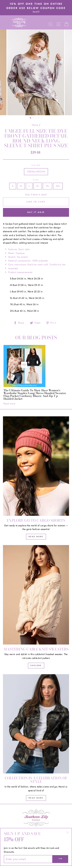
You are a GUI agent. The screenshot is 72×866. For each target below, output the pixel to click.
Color (36, 165)
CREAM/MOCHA (36, 171)
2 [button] (34, 118)
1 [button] (30, 118)
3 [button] (36, 118)
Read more (9, 403)
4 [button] (39, 118)
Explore (36, 665)
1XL (47, 186)
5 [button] (42, 118)
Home (35, 125)
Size (36, 179)
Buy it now (36, 212)
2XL (58, 186)
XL (37, 186)
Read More (36, 536)
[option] (36, 8)
